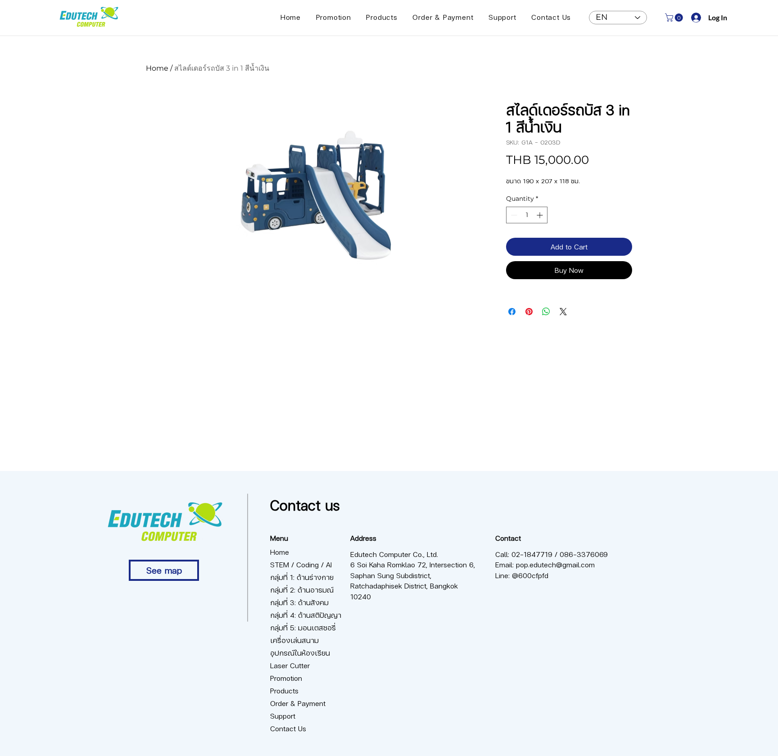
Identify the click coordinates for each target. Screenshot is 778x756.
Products (284, 690)
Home (157, 68)
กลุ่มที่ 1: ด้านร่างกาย (302, 577)
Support (282, 716)
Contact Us (288, 728)
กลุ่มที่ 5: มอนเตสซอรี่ (302, 627)
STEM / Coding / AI (301, 564)
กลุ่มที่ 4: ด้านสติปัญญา (302, 615)
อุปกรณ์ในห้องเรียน (300, 652)
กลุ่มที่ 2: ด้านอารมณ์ (302, 589)
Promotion (286, 678)
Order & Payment (298, 703)
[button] (675, 18)
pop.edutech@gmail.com (555, 564)
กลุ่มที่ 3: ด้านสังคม (299, 602)
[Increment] (540, 215)
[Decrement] (513, 215)
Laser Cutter (290, 665)
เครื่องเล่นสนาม (294, 640)
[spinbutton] (527, 215)
